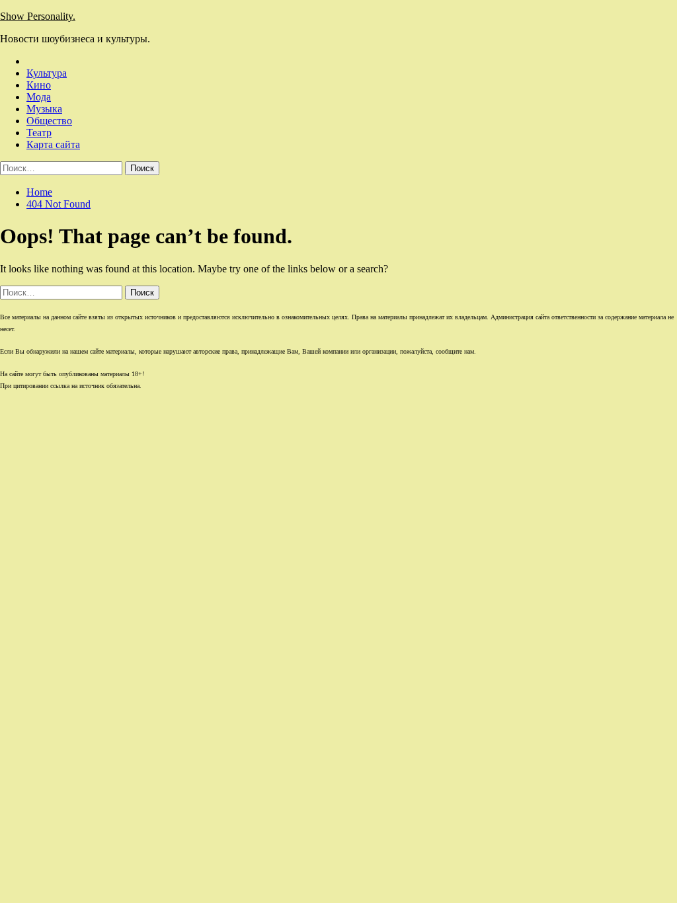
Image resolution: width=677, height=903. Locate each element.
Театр (39, 132)
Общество (49, 120)
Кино (38, 85)
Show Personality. (37, 16)
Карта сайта (53, 144)
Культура (46, 73)
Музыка (44, 108)
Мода (38, 96)
